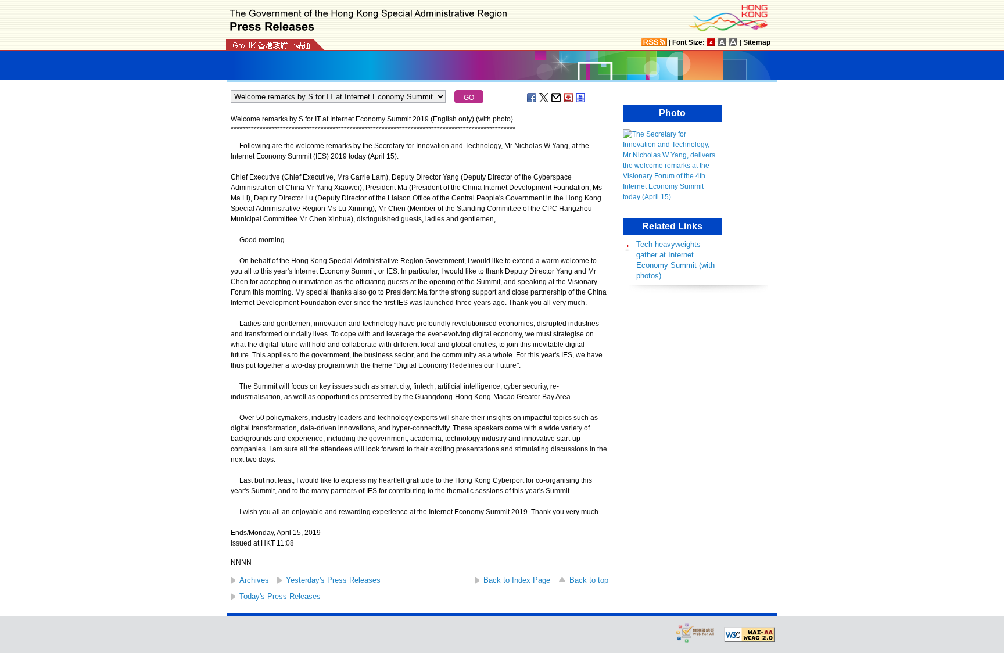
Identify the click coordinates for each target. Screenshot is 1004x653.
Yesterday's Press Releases (333, 580)
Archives (254, 580)
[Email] (556, 97)
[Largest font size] (733, 42)
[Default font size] (711, 42)
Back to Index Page (516, 580)
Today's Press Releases (280, 596)
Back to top (588, 580)
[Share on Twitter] (544, 97)
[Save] (569, 97)
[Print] (581, 97)
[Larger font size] (722, 42)
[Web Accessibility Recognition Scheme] (695, 632)
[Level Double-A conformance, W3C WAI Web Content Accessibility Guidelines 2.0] (749, 635)
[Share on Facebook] (532, 97)
